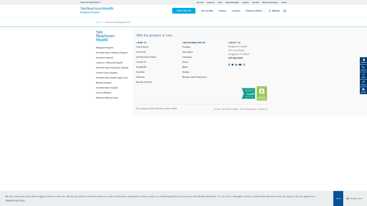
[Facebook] (229, 64)
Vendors (185, 72)
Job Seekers (187, 52)
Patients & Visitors (254, 10)
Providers (186, 47)
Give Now (255, 2)
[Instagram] (244, 64)
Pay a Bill (200, 2)
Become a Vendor (144, 82)
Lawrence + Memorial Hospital (109, 62)
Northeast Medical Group (107, 97)
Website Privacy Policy (15, 200)
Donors (185, 62)
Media (185, 67)
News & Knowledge (232, 2)
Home (98, 22)
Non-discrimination (230, 109)
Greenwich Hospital (104, 57)
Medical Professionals (270, 2)
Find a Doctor (183, 10)
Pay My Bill (141, 67)
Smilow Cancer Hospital (106, 72)
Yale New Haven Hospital (107, 87)
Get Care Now (207, 10)
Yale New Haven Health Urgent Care (112, 77)
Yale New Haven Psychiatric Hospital (112, 67)
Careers (284, 2)
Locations (236, 10)
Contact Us (211, 2)
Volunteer (245, 2)
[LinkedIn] (236, 64)
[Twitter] (232, 64)
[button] (354, 198)
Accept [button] (338, 198)
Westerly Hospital (103, 82)
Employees (187, 57)
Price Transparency (248, 109)
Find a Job (141, 52)
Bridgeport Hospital (104, 47)
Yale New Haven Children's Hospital (111, 52)
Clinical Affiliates (103, 92)
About (220, 2)
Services (222, 10)
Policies (217, 109)
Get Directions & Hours (146, 57)
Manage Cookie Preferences (194, 77)
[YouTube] (240, 64)
